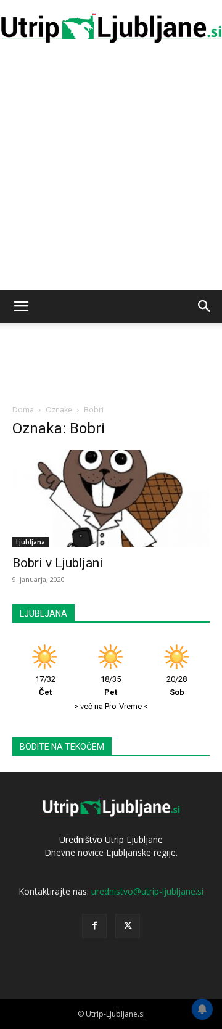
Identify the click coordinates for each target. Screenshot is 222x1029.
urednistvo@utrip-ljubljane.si (147, 891)
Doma (23, 409)
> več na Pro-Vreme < (111, 706)
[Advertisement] (111, 173)
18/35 (111, 685)
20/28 (176, 685)
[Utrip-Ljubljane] (111, 28)
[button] (21, 306)
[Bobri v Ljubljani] (111, 498)
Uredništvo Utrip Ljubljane (111, 839)
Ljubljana (30, 542)
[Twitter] (127, 926)
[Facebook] (94, 926)
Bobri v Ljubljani (57, 562)
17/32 (45, 685)
